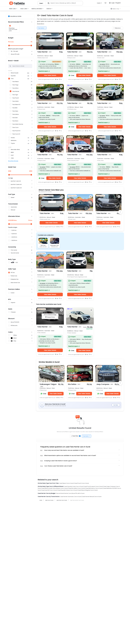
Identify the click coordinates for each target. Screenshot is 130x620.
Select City (115, 8)
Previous (37, 41)
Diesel (12, 197)
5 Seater (13, 312)
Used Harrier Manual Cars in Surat (91, 496)
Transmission (13, 204)
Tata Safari (15, 101)
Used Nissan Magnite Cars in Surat (88, 490)
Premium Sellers (14, 289)
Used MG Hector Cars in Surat (94, 488)
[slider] (9, 45)
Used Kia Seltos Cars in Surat (77, 488)
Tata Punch (15, 98)
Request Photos (51, 317)
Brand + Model (13, 60)
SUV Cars (43, 245)
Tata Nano (15, 121)
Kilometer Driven (14, 216)
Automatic (14, 207)
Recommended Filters (16, 22)
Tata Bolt (14, 107)
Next (63, 41)
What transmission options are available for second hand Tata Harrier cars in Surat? (68, 455)
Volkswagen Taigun (48, 385)
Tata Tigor (15, 94)
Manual (13, 210)
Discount (11, 318)
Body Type (12, 259)
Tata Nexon (15, 81)
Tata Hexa (15, 111)
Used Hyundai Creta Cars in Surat (73, 486)
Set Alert (115, 405)
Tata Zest (15, 117)
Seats (10, 309)
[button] (50, 66)
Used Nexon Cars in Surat (66, 483)
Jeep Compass (104, 384)
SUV (17, 262)
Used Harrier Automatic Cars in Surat (70, 496)
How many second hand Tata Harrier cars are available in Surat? (62, 450)
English (98, 2)
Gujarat (13, 302)
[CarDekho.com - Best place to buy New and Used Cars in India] (17, 3)
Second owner (15, 253)
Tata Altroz (15, 88)
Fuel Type (11, 194)
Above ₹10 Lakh (15, 54)
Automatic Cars (54, 245)
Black (15, 338)
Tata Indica (15, 114)
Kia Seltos (74, 384)
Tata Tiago (15, 84)
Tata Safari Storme (17, 124)
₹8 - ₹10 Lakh (14, 51)
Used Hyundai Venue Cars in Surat (67, 490)
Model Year (12, 167)
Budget (10, 38)
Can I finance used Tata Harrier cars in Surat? (56, 466)
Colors (10, 332)
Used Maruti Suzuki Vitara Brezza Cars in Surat (55, 488)
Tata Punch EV (16, 130)
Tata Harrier (15, 91)
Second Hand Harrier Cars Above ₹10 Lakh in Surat (70, 493)
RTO (9, 299)
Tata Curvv (15, 127)
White (15, 335)
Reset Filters (76, 436)
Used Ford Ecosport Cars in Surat (93, 486)
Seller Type (12, 269)
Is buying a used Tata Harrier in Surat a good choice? (58, 461)
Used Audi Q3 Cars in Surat (49, 490)
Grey (14, 341)
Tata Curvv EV (16, 134)
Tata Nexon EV (16, 104)
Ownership (12, 247)
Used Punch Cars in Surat (82, 483)
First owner (14, 250)
